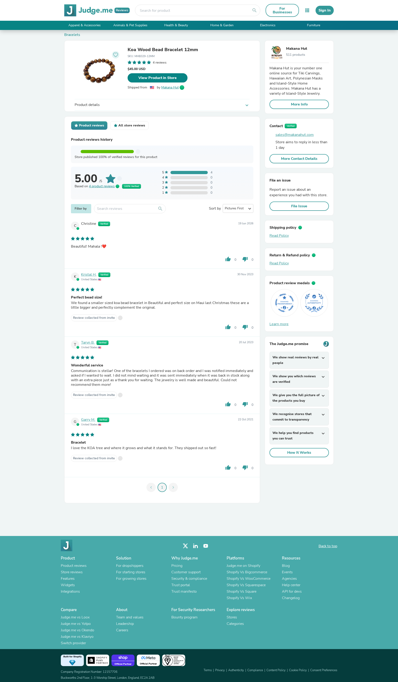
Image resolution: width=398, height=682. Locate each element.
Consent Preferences (323, 670)
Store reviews (72, 572)
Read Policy (279, 235)
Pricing (176, 565)
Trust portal (180, 585)
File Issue (299, 206)
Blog (286, 565)
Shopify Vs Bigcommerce (247, 572)
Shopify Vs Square (241, 591)
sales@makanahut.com (294, 134)
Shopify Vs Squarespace (246, 585)
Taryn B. (88, 342)
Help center (291, 585)
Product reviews (74, 565)
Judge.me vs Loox (75, 617)
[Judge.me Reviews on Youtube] (205, 546)
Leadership (125, 623)
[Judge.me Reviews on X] (185, 546)
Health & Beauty (176, 25)
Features (68, 578)
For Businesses (282, 10)
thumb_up (228, 259)
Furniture (313, 25)
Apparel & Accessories (84, 25)
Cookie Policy (298, 670)
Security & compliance (189, 578)
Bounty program (184, 617)
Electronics (267, 25)
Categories (235, 623)
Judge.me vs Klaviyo (77, 636)
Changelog (291, 598)
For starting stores (130, 572)
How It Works (299, 452)
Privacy (220, 670)
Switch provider (73, 643)
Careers (122, 630)
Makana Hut (170, 87)
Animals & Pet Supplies (130, 25)
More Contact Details (299, 158)
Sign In (325, 10)
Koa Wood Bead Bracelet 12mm (163, 49)
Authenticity (236, 670)
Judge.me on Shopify (243, 565)
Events (287, 572)
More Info (299, 104)
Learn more (279, 324)
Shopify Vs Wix (239, 598)
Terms (208, 670)
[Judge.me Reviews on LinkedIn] (195, 546)
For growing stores (131, 578)
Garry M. (88, 419)
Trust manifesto (184, 591)
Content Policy (276, 670)
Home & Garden (222, 25)
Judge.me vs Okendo (77, 630)
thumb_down (245, 259)
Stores (232, 617)
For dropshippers (129, 565)
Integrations (70, 591)
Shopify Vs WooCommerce (248, 578)
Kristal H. (89, 274)
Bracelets (72, 34)
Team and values (129, 617)
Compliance (255, 670)
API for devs (292, 591)
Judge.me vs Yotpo (76, 623)
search (254, 10)
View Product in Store (157, 77)
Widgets (68, 585)
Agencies (289, 578)
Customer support (186, 572)
